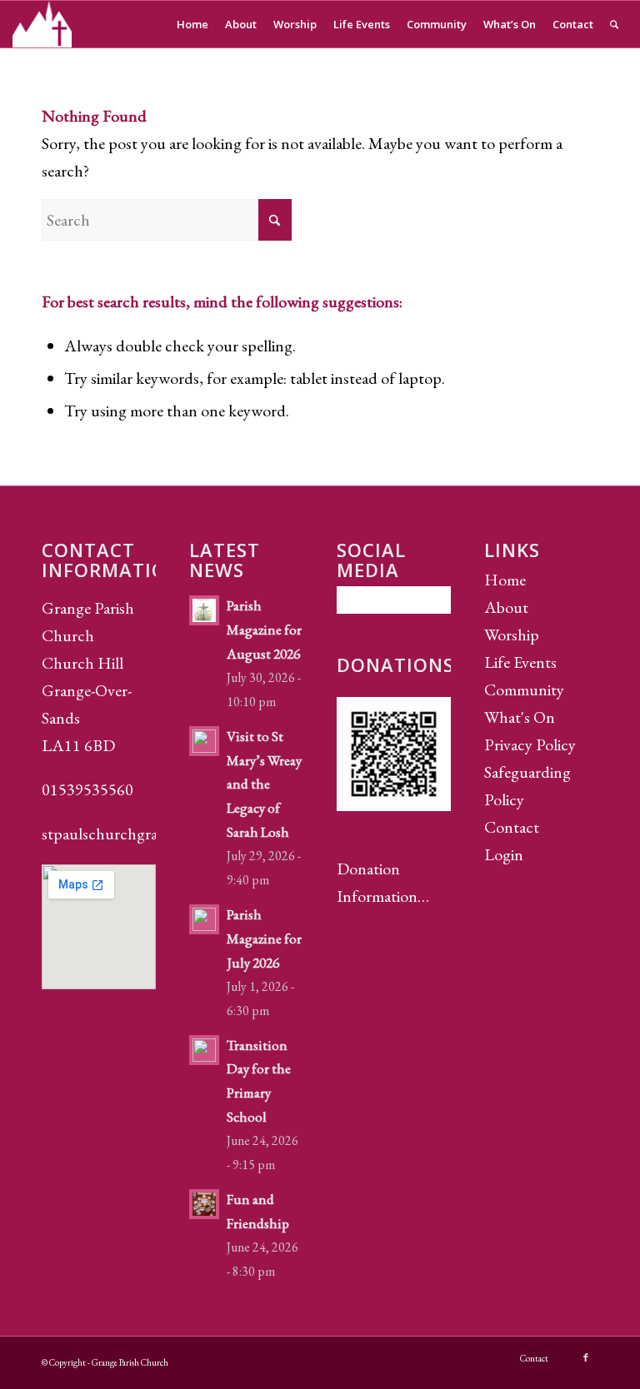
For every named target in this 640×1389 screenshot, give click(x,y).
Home (505, 579)
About (506, 607)
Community (524, 689)
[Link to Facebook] (585, 1357)
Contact (511, 827)
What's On (519, 717)
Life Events (520, 662)
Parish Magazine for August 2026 (264, 629)
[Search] (614, 24)
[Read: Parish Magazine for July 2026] (204, 919)
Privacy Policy (530, 744)
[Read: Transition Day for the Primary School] (204, 1050)
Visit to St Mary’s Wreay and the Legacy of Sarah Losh (264, 784)
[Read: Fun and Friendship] (204, 1204)
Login (503, 854)
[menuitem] (192, 24)
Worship (511, 634)
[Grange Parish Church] (42, 24)
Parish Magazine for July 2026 (264, 938)
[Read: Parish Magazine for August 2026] (204, 610)
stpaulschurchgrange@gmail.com (151, 833)
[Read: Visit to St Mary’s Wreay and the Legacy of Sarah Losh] (204, 741)
